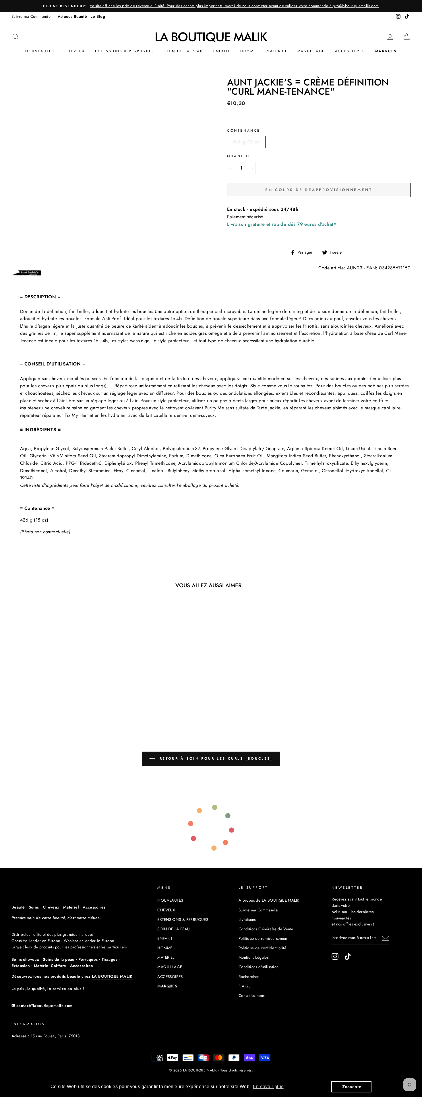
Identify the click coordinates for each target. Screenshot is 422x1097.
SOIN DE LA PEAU (183, 51)
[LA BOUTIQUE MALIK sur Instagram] (335, 956)
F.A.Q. (244, 986)
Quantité (239, 156)
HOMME (248, 51)
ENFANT (221, 51)
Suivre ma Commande (31, 16)
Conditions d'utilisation (259, 967)
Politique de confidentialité (262, 948)
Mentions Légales (253, 957)
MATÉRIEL (277, 51)
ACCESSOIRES (350, 51)
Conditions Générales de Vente (266, 929)
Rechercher (249, 976)
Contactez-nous (252, 995)
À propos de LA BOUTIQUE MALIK (269, 900)
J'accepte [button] (351, 1086)
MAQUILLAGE (311, 51)
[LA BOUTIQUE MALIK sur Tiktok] (347, 956)
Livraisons (247, 919)
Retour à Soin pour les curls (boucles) (214, 758)
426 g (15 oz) (247, 142)
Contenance (243, 130)
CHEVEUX (75, 51)
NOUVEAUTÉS (39, 51)
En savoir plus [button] (268, 1086)
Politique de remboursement (263, 938)
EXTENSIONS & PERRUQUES (124, 51)
